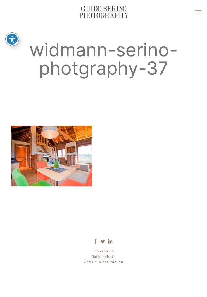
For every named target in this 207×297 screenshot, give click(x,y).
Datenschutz (103, 256)
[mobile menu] (198, 12)
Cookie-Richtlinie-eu (103, 262)
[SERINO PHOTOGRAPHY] (103, 12)
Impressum (103, 251)
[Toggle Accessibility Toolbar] (12, 39)
